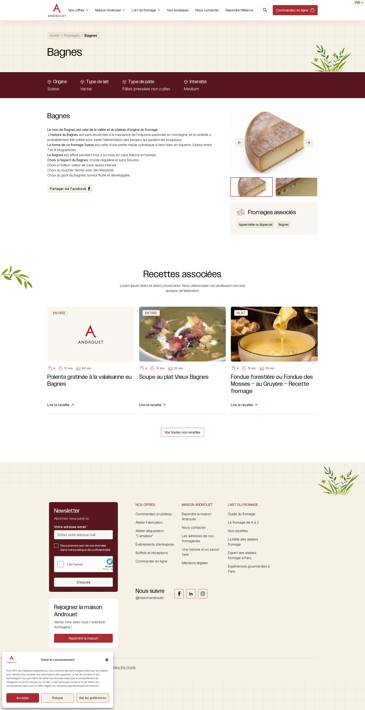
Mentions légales (195, 563)
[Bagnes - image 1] (251, 187)
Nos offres (76, 10)
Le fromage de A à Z (243, 522)
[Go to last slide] (239, 142)
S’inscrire (83, 582)
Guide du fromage (241, 514)
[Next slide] (308, 142)
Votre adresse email (71, 526)
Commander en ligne (151, 561)
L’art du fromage (144, 10)
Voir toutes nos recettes (182, 432)
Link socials (179, 593)
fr (357, 2)
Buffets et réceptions (152, 553)
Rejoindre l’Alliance (239, 10)
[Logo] (57, 10)
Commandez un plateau (154, 514)
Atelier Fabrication (149, 522)
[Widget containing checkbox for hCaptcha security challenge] (86, 564)
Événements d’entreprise (155, 544)
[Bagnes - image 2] (296, 187)
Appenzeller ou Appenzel (255, 224)
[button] (107, 660)
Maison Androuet (108, 10)
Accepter (22, 698)
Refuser (57, 698)
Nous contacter (207, 10)
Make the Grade (124, 667)
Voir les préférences (92, 698)
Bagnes (284, 224)
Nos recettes (238, 531)
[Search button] (265, 10)
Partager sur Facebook (68, 189)
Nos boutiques (178, 10)
